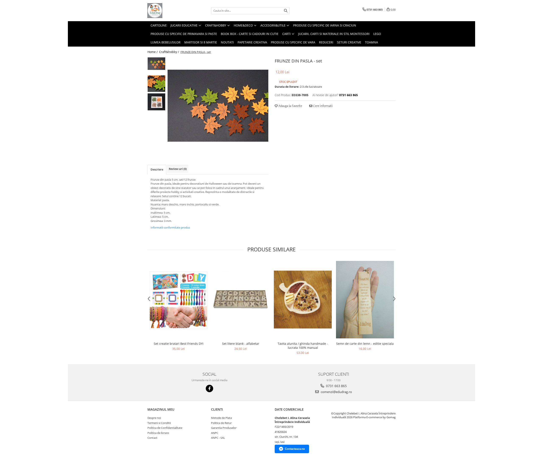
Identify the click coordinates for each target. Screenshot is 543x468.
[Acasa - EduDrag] (168, 10)
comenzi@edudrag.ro (336, 392)
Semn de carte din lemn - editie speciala (365, 344)
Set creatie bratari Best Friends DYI (178, 344)
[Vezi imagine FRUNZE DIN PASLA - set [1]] (156, 83)
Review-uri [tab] (178, 169)
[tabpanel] (218, 105)
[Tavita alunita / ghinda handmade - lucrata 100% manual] (303, 299)
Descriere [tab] (157, 169)
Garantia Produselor (224, 428)
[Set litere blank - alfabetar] (241, 299)
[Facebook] (209, 388)
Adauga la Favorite (290, 106)
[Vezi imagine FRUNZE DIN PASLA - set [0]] (156, 63)
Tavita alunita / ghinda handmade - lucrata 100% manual (303, 346)
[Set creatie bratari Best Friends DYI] (178, 299)
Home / (152, 52)
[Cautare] (286, 10)
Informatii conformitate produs (170, 227)
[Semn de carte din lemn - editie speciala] (365, 299)
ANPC (214, 433)
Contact (152, 438)
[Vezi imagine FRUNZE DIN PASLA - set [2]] (156, 101)
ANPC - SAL (218, 438)
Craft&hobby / (169, 52)
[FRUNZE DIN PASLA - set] (218, 105)
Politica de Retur (221, 423)
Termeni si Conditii (159, 423)
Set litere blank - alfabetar (240, 344)
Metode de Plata (221, 418)
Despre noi (154, 418)
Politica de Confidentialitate (164, 428)
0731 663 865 (336, 386)
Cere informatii (322, 106)
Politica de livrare (158, 433)
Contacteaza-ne (295, 448)
